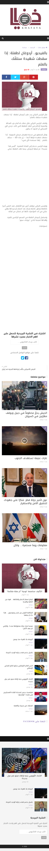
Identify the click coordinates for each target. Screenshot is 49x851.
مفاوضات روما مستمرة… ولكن (30, 545)
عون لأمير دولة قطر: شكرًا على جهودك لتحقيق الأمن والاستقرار (25, 502)
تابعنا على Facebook (34, 721)
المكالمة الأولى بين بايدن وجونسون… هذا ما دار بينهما (18, 614)
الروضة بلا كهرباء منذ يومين (23, 639)
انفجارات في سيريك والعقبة (23, 705)
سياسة (24, 47)
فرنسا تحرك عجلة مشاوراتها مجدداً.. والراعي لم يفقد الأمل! (18, 627)
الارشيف (32, 47)
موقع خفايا (42, 47)
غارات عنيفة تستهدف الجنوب (31, 458)
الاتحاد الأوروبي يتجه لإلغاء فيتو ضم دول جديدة (18, 680)
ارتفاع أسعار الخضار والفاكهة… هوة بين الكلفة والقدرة (19, 600)
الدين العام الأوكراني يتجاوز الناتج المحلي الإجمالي (19, 667)
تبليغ (26, 69)
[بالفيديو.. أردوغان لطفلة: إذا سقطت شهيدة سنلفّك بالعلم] (24, 96)
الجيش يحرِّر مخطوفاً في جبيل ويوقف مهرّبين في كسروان (26, 414)
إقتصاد (31, 671)
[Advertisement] (24, 179)
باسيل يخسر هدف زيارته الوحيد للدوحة (19, 652)
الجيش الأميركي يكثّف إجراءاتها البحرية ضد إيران (18, 369)
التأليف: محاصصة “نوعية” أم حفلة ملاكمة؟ (24, 591)
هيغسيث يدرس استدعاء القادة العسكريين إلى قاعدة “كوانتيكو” (18, 693)
